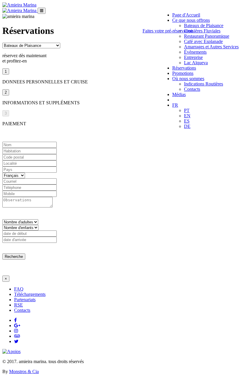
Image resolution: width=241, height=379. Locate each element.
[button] (188, 78)
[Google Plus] (17, 325)
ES (187, 120)
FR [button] (175, 105)
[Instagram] (16, 330)
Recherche (14, 256)
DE (187, 126)
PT (187, 110)
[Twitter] (16, 341)
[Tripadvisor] (17, 336)
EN (187, 115)
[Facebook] (15, 320)
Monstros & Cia (24, 371)
